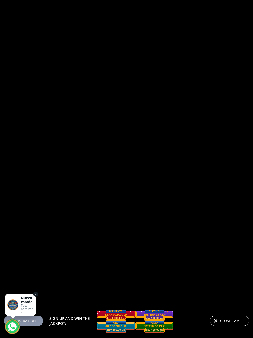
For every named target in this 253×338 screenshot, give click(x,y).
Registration (23, 320)
